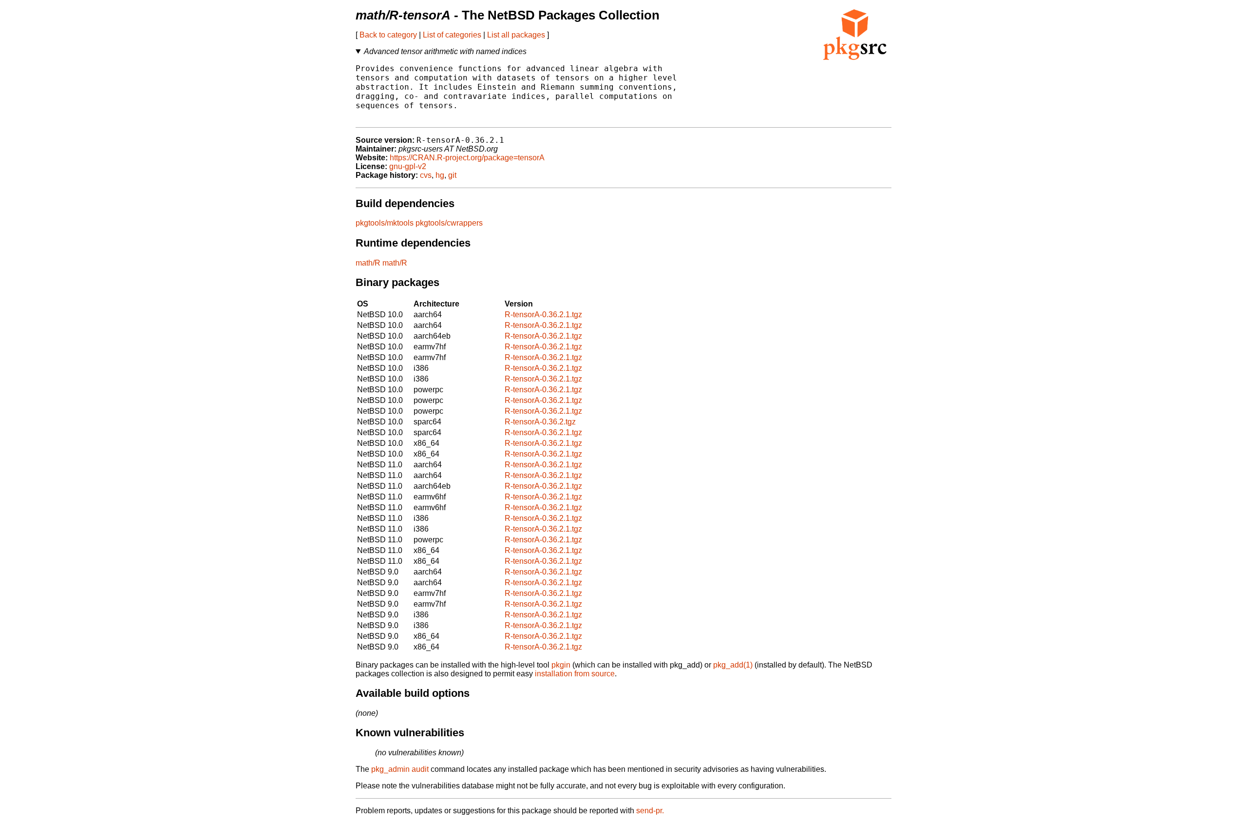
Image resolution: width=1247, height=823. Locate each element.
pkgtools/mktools (385, 223)
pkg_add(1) (733, 665)
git (452, 175)
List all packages (516, 35)
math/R (368, 263)
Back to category (388, 35)
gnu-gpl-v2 (407, 166)
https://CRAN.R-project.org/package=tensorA (467, 157)
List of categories (452, 35)
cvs (426, 175)
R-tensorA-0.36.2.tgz (540, 422)
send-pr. (650, 810)
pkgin (560, 665)
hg (439, 175)
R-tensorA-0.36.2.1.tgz (543, 314)
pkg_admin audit (400, 769)
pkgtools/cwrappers (449, 223)
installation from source (575, 674)
